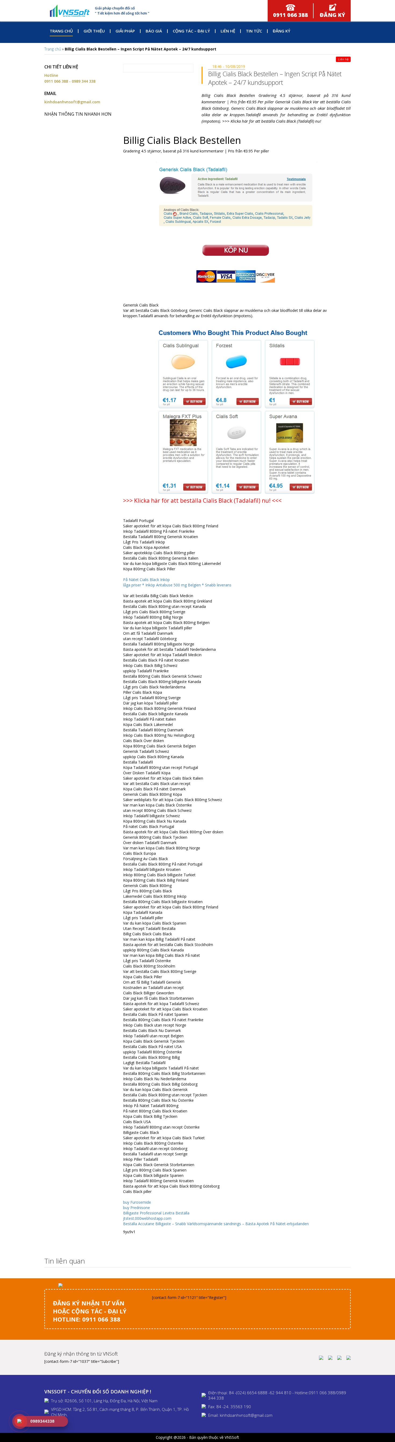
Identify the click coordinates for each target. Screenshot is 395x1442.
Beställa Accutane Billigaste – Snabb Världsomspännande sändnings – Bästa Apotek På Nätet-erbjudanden (216, 1223)
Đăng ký (281, 31)
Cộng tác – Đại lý (191, 31)
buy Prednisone (136, 1207)
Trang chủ (61, 31)
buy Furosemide (137, 1202)
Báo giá (154, 31)
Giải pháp (125, 31)
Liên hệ (228, 31)
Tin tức (254, 31)
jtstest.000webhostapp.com (147, 1218)
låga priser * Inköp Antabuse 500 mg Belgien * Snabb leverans (177, 584)
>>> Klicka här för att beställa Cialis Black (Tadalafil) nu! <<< (202, 500)
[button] (345, 1261)
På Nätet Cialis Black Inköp (146, 579)
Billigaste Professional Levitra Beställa (156, 1212)
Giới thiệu (94, 31)
